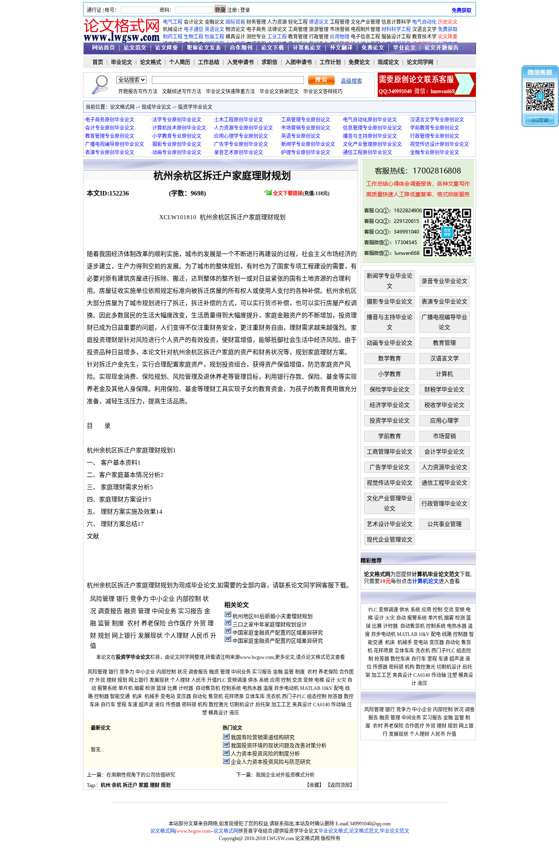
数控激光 (218, 705)
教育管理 (298, 37)
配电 (339, 688)
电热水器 (252, 688)
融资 (130, 611)
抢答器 (335, 696)
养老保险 (153, 623)
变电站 (167, 696)
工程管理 (339, 22)
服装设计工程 (396, 37)
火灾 (341, 680)
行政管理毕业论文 (444, 504)
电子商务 (256, 29)
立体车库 (255, 696)
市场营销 (339, 29)
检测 (150, 688)
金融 (278, 672)
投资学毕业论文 (195, 107)
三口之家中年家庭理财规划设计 (269, 624)
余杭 (117, 785)
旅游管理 (319, 29)
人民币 (199, 635)
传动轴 (338, 705)
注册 (232, 10)
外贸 (200, 623)
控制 (286, 680)
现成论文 (388, 62)
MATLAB (310, 688)
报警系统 (107, 688)
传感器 (173, 705)
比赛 (172, 688)
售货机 (215, 696)
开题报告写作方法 (138, 91)
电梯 (319, 680)
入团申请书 (298, 62)
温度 (268, 688)
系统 (264, 680)
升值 (212, 680)
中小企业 (162, 599)
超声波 (146, 705)
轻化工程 (298, 22)
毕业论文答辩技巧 (323, 91)
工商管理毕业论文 (389, 452)
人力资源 (277, 22)
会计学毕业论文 (444, 452)
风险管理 (102, 599)
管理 (144, 611)
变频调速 (237, 680)
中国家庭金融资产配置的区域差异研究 (277, 632)
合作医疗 (179, 623)
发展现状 (150, 635)
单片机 (125, 688)
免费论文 (359, 62)
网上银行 (124, 635)
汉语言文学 (424, 29)
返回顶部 (340, 785)
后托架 (262, 705)
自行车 (108, 705)
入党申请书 (240, 62)
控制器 (101, 696)
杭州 (105, 785)
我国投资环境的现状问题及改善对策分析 (279, 745)
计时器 (185, 688)
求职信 (269, 62)
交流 (297, 680)
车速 (132, 705)
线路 (447, 634)
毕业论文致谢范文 (279, 91)
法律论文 (277, 29)
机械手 (151, 696)
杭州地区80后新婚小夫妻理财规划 (272, 616)
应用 (275, 680)
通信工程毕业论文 (444, 483)
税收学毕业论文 (444, 405)
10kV (327, 688)
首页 (97, 62)
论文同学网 (420, 62)
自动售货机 (208, 688)
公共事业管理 (444, 524)
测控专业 (256, 37)
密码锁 (189, 705)
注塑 (452, 675)
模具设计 (235, 37)
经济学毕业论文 (390, 405)
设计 (330, 680)
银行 (122, 599)
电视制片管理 (365, 29)
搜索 (321, 80)
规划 (104, 635)
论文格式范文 (320, 657)
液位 (160, 705)
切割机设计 (242, 705)
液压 (234, 713)
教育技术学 (424, 37)
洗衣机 (273, 696)
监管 (104, 623)
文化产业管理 (365, 22)
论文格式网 (122, 107)
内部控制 (188, 599)
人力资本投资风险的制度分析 (265, 754)
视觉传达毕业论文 (389, 483)
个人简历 (179, 62)
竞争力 (139, 599)
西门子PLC (294, 696)
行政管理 (319, 37)
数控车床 (400, 659)
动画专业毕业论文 (389, 343)
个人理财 (176, 635)
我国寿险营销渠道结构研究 (263, 737)
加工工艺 (281, 705)
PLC (221, 680)
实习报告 (190, 611)
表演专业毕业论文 (444, 302)
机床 (137, 696)
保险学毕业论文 (390, 390)
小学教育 (389, 374)
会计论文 (193, 22)
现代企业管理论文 (389, 540)
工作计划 (330, 62)
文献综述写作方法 (181, 91)
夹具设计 (302, 705)
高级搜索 (351, 81)
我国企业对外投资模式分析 (285, 775)
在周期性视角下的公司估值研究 (140, 775)
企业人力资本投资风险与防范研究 (271, 762)
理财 (111, 680)
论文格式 (150, 62)
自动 (401, 618)
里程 (121, 705)
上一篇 (94, 775)
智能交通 (120, 696)
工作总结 (208, 62)
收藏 (314, 785)
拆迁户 (130, 785)
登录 (245, 10)
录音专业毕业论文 (444, 281)
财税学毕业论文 (444, 390)
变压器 (183, 696)
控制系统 (231, 688)
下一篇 (243, 775)
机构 (202, 705)
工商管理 (298, 29)
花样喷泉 (234, 696)
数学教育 (389, 358)
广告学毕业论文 (390, 467)
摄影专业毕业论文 (389, 302)
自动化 (199, 696)
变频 (308, 680)
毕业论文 (121, 62)
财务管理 (256, 22)
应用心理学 (444, 421)
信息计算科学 (396, 22)
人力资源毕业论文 (444, 467)
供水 (253, 680)
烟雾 (139, 688)
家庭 (144, 785)
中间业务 (164, 611)
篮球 (161, 688)
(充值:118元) (302, 193)
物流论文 (235, 29)
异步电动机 (286, 688)
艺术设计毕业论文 (389, 524)
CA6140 (321, 705)
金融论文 (214, 22)
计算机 (444, 374)
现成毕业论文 (156, 107)
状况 (182, 672)
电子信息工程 (365, 37)
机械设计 (173, 29)
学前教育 (389, 436)
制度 (118, 623)
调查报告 (110, 611)
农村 (133, 623)
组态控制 (317, 696)
